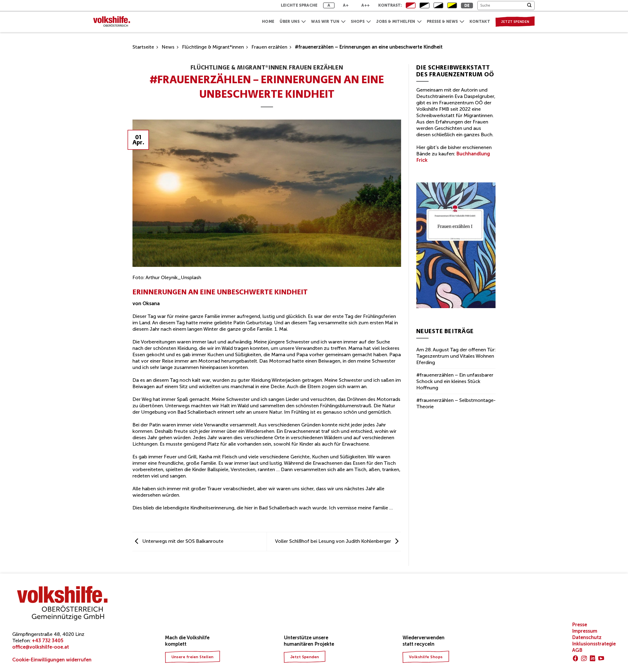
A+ (346, 5)
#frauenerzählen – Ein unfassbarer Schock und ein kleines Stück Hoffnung (454, 381)
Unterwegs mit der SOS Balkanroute (182, 541)
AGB (577, 650)
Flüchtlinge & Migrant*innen (213, 47)
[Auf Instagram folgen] (584, 658)
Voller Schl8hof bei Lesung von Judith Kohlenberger (333, 541)
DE (467, 5)
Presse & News (442, 21)
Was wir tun (325, 21)
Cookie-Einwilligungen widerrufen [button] (52, 660)
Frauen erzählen (269, 47)
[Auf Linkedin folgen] (592, 658)
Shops (358, 21)
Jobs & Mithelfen (395, 21)
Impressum (584, 631)
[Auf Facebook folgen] (575, 658)
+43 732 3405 (47, 640)
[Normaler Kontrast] (411, 5)
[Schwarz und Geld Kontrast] (452, 5)
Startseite (143, 47)
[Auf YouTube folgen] (601, 658)
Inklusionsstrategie (594, 644)
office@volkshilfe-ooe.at (40, 647)
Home (268, 21)
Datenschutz (587, 637)
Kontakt (480, 21)
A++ (365, 5)
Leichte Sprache (299, 5)
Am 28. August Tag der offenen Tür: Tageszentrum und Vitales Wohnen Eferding (456, 356)
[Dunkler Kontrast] (438, 5)
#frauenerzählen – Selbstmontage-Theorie (456, 403)
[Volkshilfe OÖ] (114, 21)
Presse (579, 625)
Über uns (290, 21)
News (168, 47)
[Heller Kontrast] (424, 5)
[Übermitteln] (529, 5)
